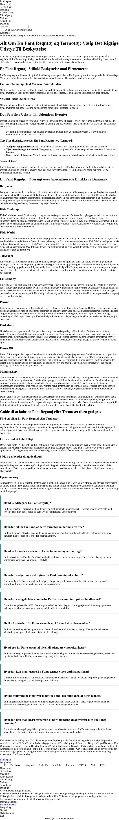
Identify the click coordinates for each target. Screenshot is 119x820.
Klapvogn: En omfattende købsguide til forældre (47, 751)
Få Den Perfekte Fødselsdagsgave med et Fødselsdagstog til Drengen (52, 743)
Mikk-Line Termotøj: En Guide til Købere (53, 748)
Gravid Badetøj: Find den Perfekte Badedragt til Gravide (51, 746)
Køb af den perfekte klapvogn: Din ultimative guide (25, 740)
